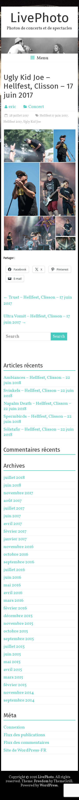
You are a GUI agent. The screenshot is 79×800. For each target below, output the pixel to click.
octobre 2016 (16, 554)
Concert (36, 107)
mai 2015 (12, 662)
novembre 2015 (18, 624)
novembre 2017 (18, 493)
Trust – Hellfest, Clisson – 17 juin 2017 (38, 300)
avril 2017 (13, 524)
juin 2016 (12, 577)
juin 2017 (12, 516)
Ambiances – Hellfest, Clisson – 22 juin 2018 (37, 380)
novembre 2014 (19, 693)
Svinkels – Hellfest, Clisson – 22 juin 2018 (39, 393)
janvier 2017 (15, 539)
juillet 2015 (14, 647)
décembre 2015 (18, 616)
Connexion (14, 727)
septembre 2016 (19, 562)
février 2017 (15, 531)
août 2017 (13, 501)
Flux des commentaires (26, 743)
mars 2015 (13, 677)
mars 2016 (13, 601)
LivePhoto (39, 18)
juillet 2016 (14, 570)
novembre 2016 (19, 547)
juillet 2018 (14, 478)
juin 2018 (12, 485)
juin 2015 (12, 654)
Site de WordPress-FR (25, 750)
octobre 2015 (16, 631)
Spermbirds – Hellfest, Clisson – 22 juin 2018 (38, 419)
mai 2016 (12, 585)
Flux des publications (24, 735)
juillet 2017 (14, 508)
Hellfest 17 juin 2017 (54, 116)
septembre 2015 (19, 639)
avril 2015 (13, 670)
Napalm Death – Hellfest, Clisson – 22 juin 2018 (37, 406)
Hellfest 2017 (13, 122)
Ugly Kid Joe (32, 122)
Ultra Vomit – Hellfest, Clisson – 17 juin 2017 (37, 319)
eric (12, 107)
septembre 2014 (19, 700)
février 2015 (15, 685)
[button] (28, 146)
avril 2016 (13, 593)
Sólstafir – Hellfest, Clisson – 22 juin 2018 (39, 432)
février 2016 (15, 608)
